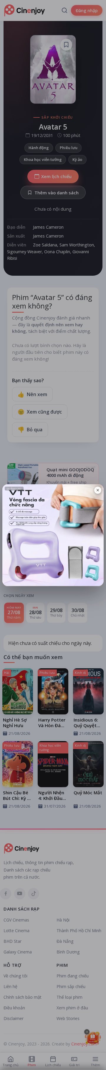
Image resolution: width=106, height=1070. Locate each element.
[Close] (97, 490)
